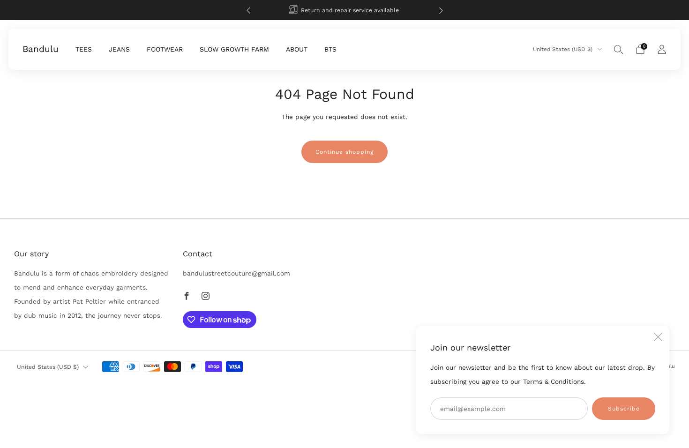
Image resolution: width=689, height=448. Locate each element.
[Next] (441, 10)
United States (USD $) (563, 49)
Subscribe (624, 408)
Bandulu (40, 49)
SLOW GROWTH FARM (234, 49)
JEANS (119, 49)
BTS (330, 49)
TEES (83, 49)
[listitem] (345, 10)
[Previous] (248, 10)
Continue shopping (344, 152)
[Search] (618, 49)
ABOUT (296, 49)
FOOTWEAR (165, 49)
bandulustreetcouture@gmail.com (236, 273)
